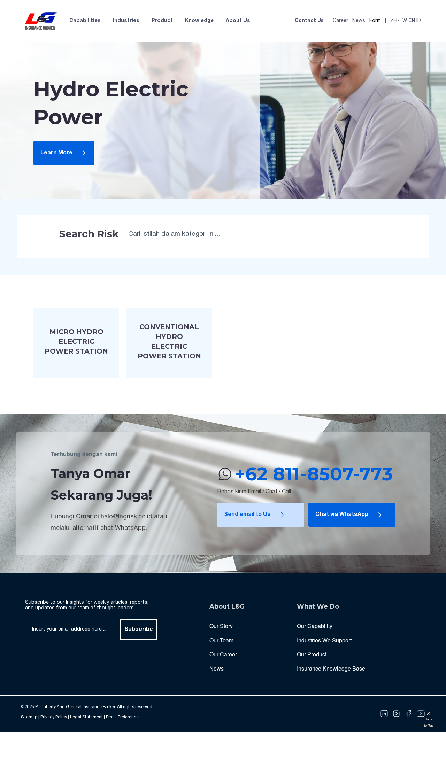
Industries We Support (324, 640)
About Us (238, 20)
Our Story (221, 626)
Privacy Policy (53, 717)
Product (162, 20)
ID (418, 20)
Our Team (221, 640)
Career (340, 20)
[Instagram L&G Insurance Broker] (396, 713)
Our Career (223, 654)
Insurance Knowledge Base (331, 668)
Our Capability (314, 626)
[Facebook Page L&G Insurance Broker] (408, 713)
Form (375, 20)
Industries (126, 20)
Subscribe (138, 629)
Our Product (311, 654)
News (358, 20)
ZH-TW (398, 20)
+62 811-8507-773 (313, 474)
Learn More (56, 152)
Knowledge (199, 20)
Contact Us (309, 20)
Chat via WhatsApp (341, 514)
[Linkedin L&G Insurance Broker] (384, 713)
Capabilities (85, 20)
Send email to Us (247, 514)
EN (411, 20)
